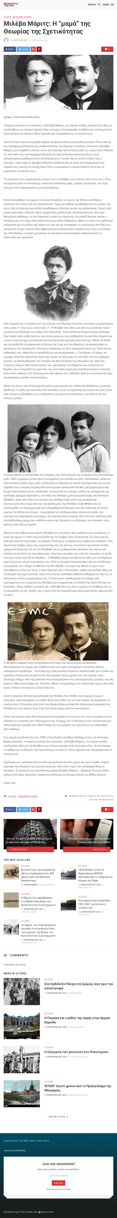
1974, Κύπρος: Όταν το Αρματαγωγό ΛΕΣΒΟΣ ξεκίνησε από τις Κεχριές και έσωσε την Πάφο (95, 875)
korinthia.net (20, 40)
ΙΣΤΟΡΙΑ (7, 17)
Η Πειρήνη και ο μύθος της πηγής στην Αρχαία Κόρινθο (77, 1020)
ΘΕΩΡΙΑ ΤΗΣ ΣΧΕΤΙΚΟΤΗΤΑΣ (101, 796)
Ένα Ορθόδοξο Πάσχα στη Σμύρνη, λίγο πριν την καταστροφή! (78, 986)
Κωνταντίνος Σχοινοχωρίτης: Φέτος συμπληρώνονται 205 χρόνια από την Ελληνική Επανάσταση (38, 875)
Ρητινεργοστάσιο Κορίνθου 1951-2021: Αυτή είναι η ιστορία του (94, 904)
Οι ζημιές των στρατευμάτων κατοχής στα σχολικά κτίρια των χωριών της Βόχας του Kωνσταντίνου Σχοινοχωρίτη (38, 930)
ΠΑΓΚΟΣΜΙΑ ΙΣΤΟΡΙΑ (22, 17)
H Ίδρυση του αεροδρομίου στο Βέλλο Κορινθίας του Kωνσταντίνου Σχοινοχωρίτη (38, 901)
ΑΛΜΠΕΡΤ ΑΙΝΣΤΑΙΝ (78, 796)
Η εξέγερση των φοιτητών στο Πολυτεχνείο (76, 1052)
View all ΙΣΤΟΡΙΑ (57, 1116)
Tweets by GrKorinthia (15, 1150)
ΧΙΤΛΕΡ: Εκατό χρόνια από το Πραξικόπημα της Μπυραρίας (77, 1088)
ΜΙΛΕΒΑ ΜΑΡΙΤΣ (106, 799)
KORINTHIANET (31, 884)
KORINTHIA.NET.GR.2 (34, 909)
